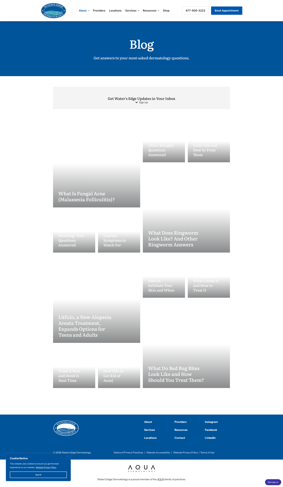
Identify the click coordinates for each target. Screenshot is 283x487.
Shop (166, 10)
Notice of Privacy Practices (128, 452)
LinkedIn (210, 437)
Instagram (211, 422)
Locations (115, 10)
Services (130, 10)
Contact (180, 437)
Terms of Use (207, 452)
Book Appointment (227, 10)
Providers (99, 10)
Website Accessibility (158, 452)
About (83, 10)
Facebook (211, 430)
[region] (38, 467)
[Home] (66, 428)
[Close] (67, 456)
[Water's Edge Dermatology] (53, 11)
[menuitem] (84, 10)
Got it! (38, 474)
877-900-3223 (195, 10)
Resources (150, 10)
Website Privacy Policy (46, 467)
